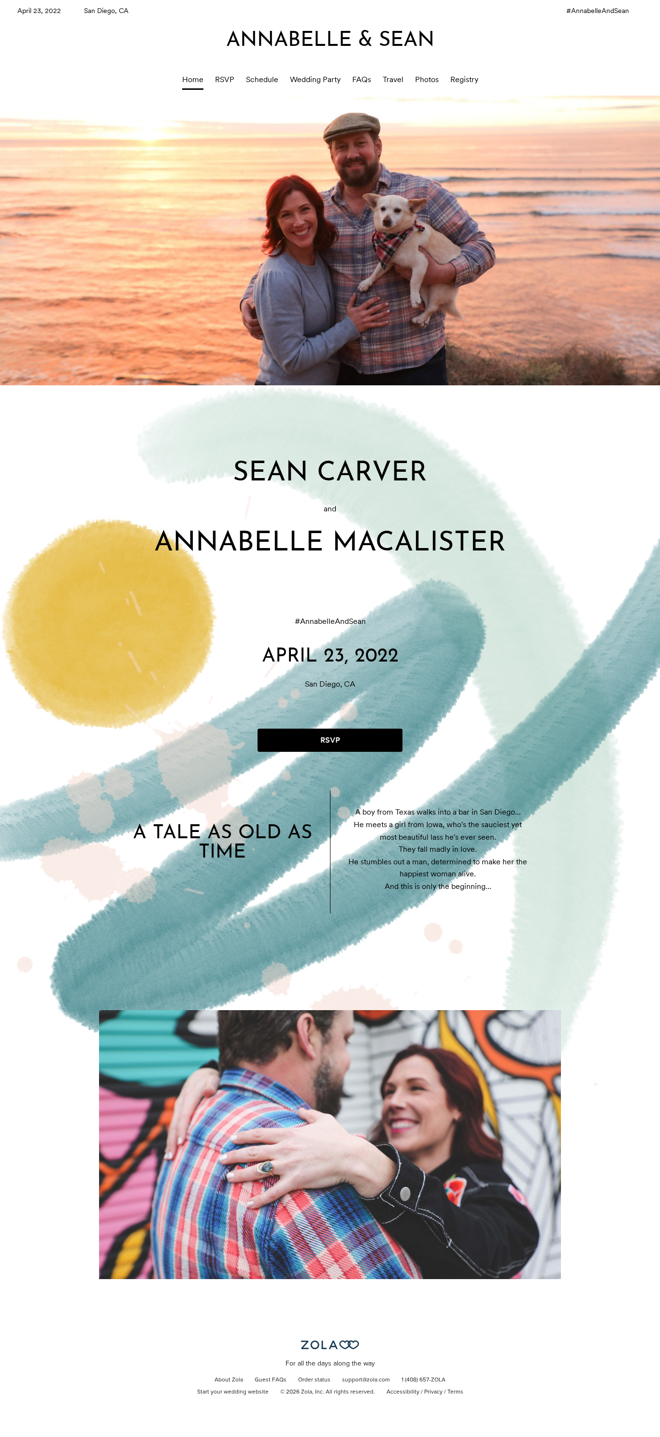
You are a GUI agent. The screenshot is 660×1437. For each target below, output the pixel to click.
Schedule (262, 79)
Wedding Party (315, 79)
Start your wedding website (233, 1392)
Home (192, 79)
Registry (464, 79)
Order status (314, 1380)
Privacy (433, 1392)
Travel (393, 79)
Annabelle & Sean (330, 40)
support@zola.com (366, 1380)
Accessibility (403, 1392)
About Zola (229, 1380)
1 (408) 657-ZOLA (423, 1380)
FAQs (361, 79)
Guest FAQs (271, 1380)
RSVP (224, 79)
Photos (427, 79)
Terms (455, 1392)
